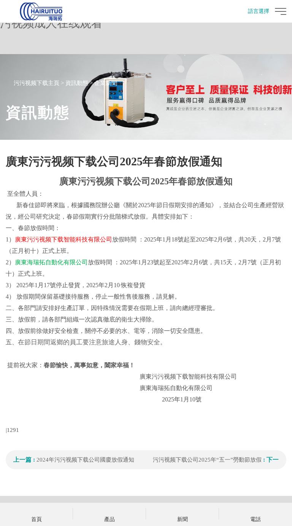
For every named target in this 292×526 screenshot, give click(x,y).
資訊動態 (76, 83)
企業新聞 (105, 83)
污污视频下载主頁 (36, 83)
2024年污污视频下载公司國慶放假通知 (85, 460)
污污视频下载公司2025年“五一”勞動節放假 (207, 460)
